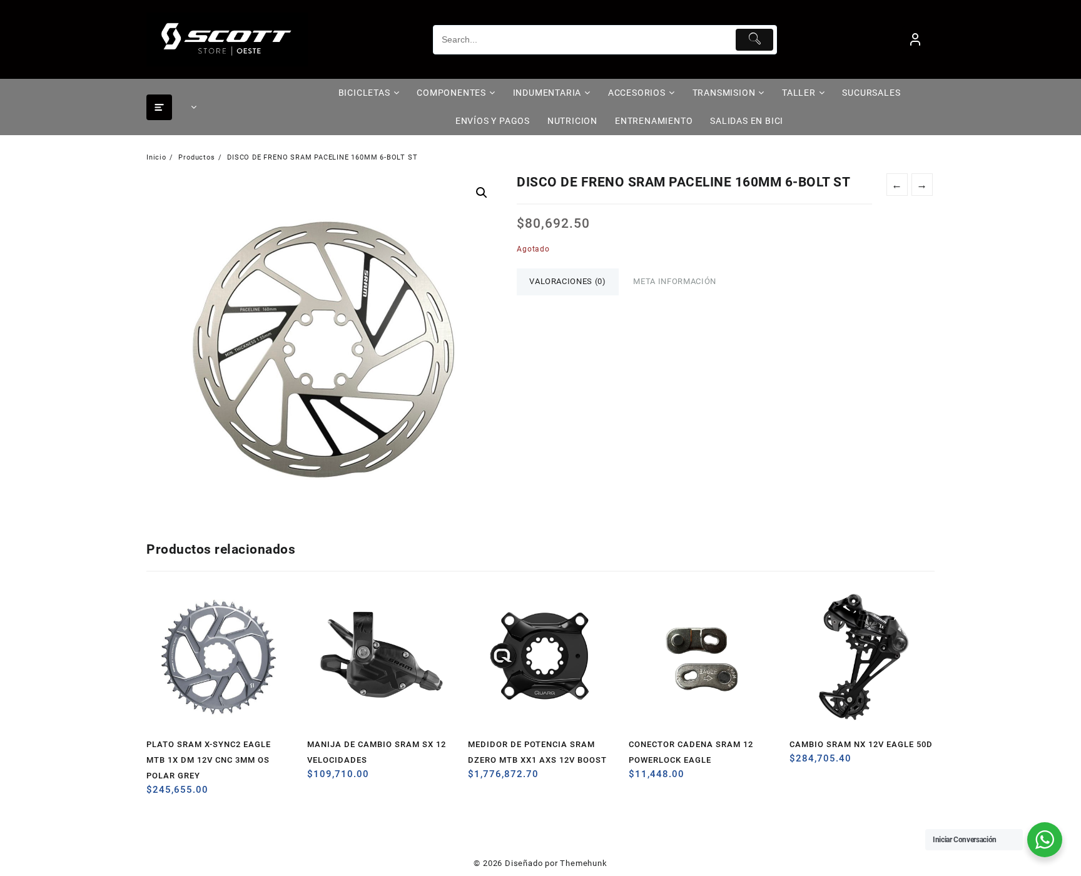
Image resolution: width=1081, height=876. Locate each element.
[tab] (567, 281)
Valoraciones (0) (567, 281)
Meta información (674, 281)
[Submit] (755, 40)
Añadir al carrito (318, 779)
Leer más (157, 794)
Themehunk (583, 863)
